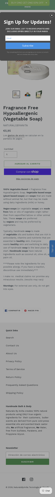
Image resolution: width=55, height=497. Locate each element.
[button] (52, 15)
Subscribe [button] (27, 45)
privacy (27, 71)
